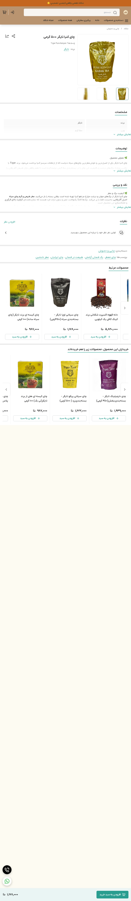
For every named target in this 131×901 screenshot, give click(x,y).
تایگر (66, 49)
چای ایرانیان (57, 257)
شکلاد (126, 28)
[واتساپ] (7, 881)
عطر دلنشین (42, 257)
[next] (6, 389)
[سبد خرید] (4, 12)
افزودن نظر (9, 221)
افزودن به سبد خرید (110, 894)
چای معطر (110, 257)
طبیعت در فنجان (74, 257)
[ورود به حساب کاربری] (12, 12)
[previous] (125, 308)
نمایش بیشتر (124, 134)
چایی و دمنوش (113, 28)
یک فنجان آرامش (94, 257)
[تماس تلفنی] (7, 869)
